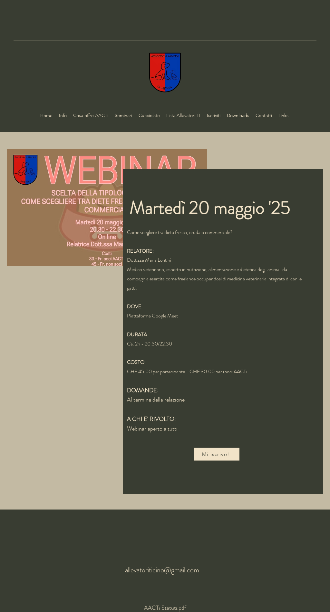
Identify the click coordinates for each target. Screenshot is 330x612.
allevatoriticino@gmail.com (162, 570)
